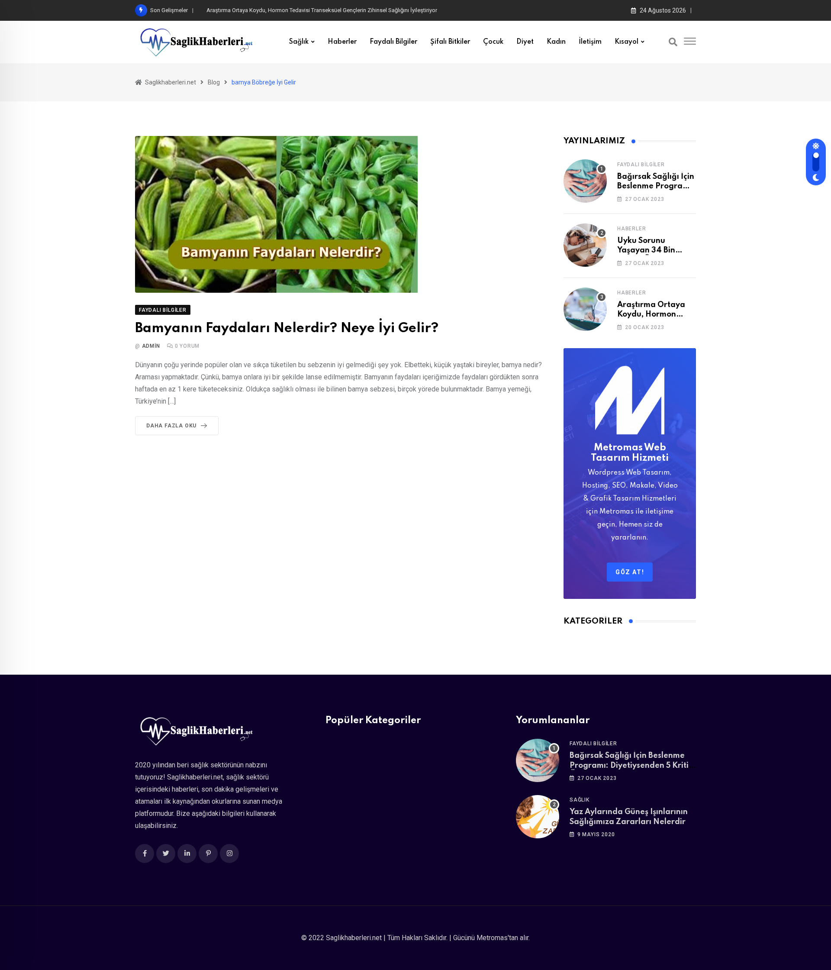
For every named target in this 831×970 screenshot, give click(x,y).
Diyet (525, 42)
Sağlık (299, 42)
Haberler (342, 42)
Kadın (556, 42)
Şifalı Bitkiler (450, 42)
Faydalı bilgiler (393, 42)
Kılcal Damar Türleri (230, 10)
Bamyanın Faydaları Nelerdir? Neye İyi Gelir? (286, 328)
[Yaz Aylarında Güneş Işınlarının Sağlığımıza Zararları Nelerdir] (537, 816)
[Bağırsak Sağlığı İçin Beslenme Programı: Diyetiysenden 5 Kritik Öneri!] (585, 181)
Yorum (187, 346)
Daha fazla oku (171, 426)
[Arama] (673, 42)
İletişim (590, 42)
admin (151, 346)
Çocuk (493, 42)
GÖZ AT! (629, 572)
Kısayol (626, 42)
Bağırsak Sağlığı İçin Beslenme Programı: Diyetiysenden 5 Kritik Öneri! (631, 765)
